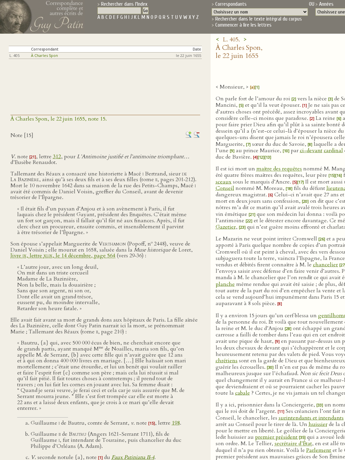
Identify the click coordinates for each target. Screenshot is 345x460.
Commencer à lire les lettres (243, 25)
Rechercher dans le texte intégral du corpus (258, 19)
